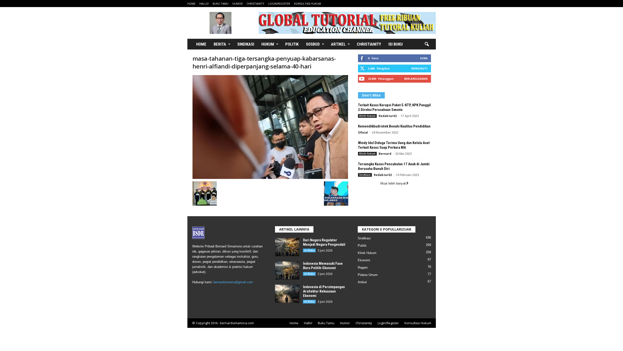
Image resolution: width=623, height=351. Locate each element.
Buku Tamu (221, 3)
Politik (292, 44)
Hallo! (204, 3)
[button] (426, 44)
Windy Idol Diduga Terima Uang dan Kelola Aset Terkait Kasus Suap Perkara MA (394, 145)
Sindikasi (245, 44)
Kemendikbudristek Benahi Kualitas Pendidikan (394, 126)
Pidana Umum (368, 275)
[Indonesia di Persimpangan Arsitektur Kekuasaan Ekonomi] (287, 294)
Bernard (385, 154)
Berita (220, 44)
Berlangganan (416, 78)
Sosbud (313, 44)
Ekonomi (364, 260)
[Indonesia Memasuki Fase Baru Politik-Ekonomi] (287, 270)
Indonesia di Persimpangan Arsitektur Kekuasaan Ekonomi (324, 291)
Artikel (338, 44)
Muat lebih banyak (393, 183)
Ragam (363, 267)
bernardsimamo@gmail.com (233, 282)
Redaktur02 (388, 116)
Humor (237, 3)
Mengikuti (419, 68)
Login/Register (279, 3)
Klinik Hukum (367, 115)
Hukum (267, 44)
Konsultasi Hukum (307, 3)
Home (191, 3)
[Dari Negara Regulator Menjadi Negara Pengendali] (287, 247)
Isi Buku (395, 44)
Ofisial (363, 132)
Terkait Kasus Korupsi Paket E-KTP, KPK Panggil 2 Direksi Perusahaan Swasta (394, 107)
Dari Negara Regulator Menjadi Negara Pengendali (324, 242)
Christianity (255, 3)
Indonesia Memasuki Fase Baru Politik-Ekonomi (323, 265)
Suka (424, 58)
